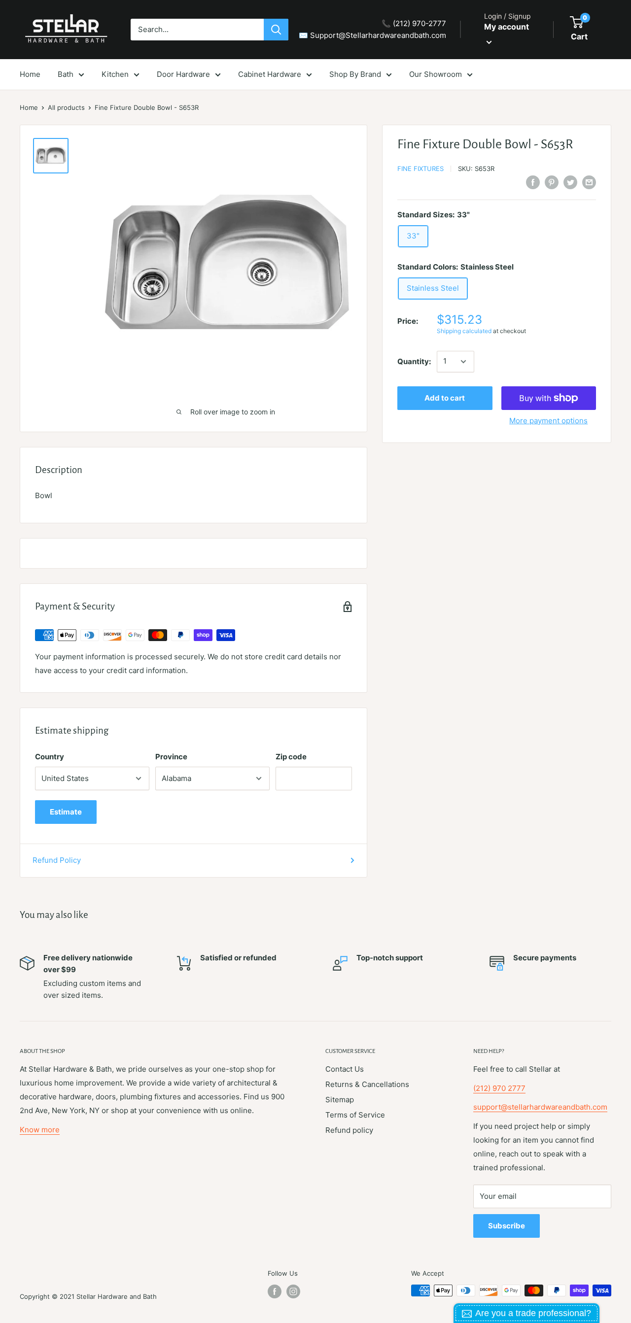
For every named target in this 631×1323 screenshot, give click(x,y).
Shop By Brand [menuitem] (355, 74)
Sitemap (339, 1099)
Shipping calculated (464, 331)
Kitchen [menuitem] (115, 74)
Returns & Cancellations (367, 1084)
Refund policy (349, 1130)
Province (171, 756)
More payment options (548, 420)
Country (49, 756)
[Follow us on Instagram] (293, 1291)
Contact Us (344, 1069)
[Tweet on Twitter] (570, 182)
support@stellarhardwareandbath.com (540, 1107)
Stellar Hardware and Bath (116, 1296)
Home (29, 107)
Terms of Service (355, 1114)
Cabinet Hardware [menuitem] (269, 74)
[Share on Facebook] (533, 182)
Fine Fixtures (420, 168)
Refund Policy (57, 860)
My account (506, 27)
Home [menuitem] (30, 74)
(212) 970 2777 (499, 1088)
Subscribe (506, 1225)
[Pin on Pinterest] (552, 182)
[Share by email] (589, 182)
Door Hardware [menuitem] (183, 74)
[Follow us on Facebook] (274, 1291)
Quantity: (414, 361)
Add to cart (444, 398)
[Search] (276, 29)
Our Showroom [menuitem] (435, 74)
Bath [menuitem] (65, 74)
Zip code (291, 756)
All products (66, 107)
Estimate (66, 811)
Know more (40, 1129)
